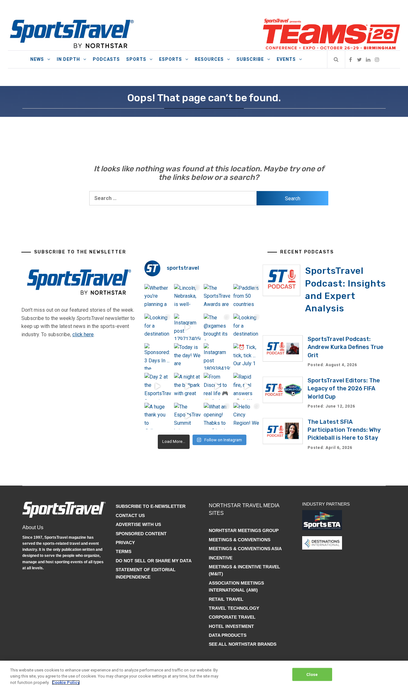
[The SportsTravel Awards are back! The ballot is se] (217, 297)
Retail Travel (226, 599)
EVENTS (286, 59)
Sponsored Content (141, 533)
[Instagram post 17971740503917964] (187, 327)
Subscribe (250, 59)
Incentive (220, 557)
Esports (170, 59)
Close (312, 674)
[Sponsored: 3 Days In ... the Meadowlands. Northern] (157, 356)
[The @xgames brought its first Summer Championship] (217, 327)
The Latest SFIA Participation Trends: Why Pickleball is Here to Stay (344, 429)
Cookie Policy (66, 682)
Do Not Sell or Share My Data (154, 560)
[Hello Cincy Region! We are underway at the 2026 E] (246, 416)
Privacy (125, 542)
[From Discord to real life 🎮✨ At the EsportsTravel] (217, 386)
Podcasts (106, 59)
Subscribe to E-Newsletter (151, 506)
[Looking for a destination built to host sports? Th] (157, 327)
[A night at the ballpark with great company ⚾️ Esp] (187, 386)
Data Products (227, 635)
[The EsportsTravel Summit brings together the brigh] (187, 416)
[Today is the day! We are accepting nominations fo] (187, 356)
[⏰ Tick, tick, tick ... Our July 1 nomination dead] (246, 356)
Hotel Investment (231, 626)
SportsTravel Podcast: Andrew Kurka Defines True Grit (345, 347)
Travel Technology (234, 608)
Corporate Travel (232, 617)
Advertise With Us (138, 524)
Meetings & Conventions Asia (245, 548)
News (37, 59)
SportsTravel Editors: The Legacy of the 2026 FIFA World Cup (344, 388)
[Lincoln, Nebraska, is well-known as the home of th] (187, 297)
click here (83, 334)
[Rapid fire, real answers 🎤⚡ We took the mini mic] (246, 386)
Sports (136, 59)
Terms (123, 551)
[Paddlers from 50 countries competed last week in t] (246, 297)
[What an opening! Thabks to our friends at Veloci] (217, 416)
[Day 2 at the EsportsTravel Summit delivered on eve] (157, 386)
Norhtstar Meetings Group (244, 530)
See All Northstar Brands (242, 644)
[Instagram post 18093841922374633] (217, 356)
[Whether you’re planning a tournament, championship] (157, 297)
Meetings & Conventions (239, 539)
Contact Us (130, 515)
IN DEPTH (68, 59)
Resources (209, 59)
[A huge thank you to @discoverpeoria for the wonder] (157, 416)
